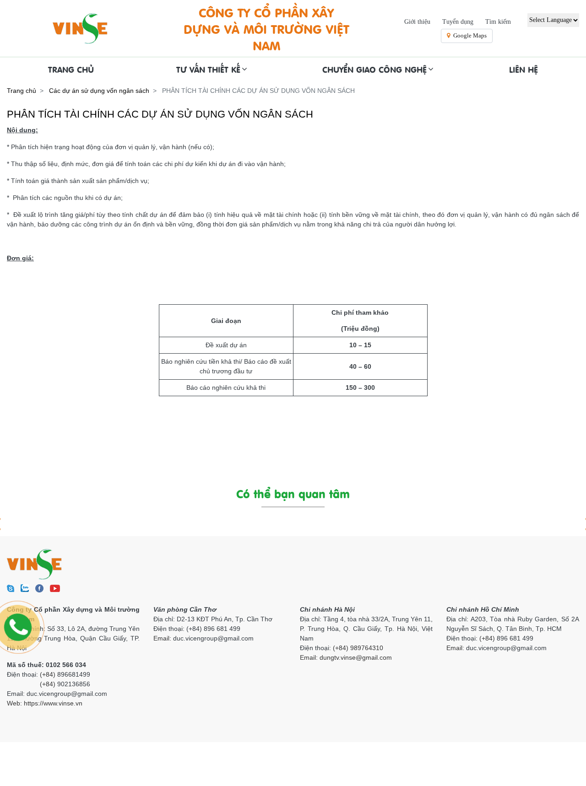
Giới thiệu (417, 21)
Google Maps (470, 35)
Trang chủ (21, 90)
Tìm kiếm (498, 21)
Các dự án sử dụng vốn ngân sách (99, 90)
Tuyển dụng (457, 21)
